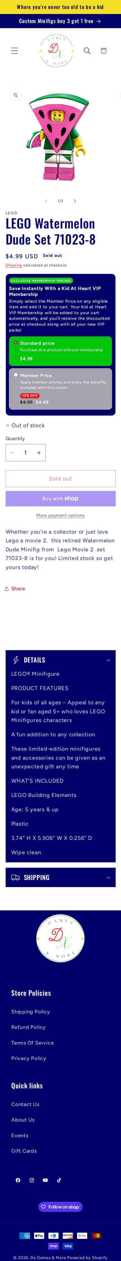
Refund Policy (28, 1027)
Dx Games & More (48, 1257)
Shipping (14, 265)
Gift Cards (24, 1151)
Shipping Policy (30, 1012)
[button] (14, 51)
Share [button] (18, 589)
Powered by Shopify (87, 1257)
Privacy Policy (28, 1058)
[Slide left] (46, 201)
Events (19, 1135)
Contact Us (25, 1104)
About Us (23, 1120)
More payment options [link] (60, 515)
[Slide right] (75, 201)
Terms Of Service (32, 1043)
